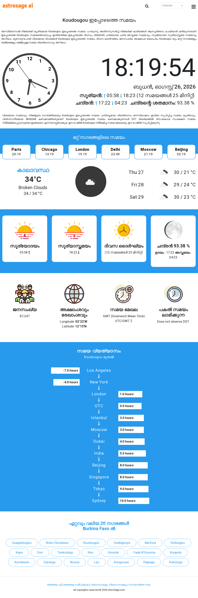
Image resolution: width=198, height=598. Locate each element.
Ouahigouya (122, 543)
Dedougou (177, 543)
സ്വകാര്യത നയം (140, 584)
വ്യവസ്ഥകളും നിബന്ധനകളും (109, 584)
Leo (96, 562)
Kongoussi (121, 562)
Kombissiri (21, 562)
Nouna (74, 562)
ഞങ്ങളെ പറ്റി (54, 584)
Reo (90, 552)
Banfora (150, 543)
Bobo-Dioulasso (57, 543)
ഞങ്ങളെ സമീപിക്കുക (76, 584)
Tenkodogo (65, 552)
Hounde (113, 552)
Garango (50, 562)
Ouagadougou (21, 543)
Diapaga (149, 562)
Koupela (175, 552)
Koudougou (91, 543)
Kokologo (176, 562)
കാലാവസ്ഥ (33, 170)
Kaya (19, 552)
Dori (40, 552)
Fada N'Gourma (144, 552)
